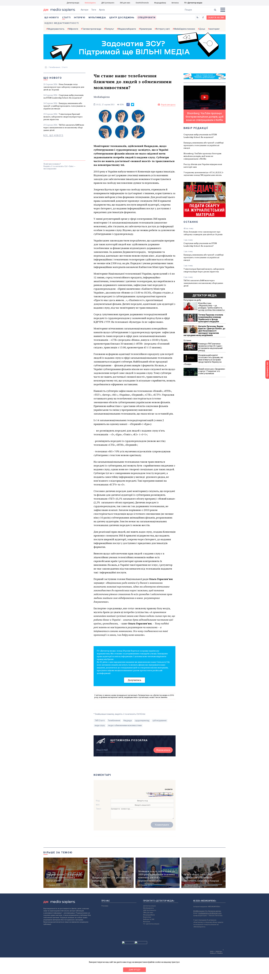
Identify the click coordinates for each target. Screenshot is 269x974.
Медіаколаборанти (127, 29)
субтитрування (159, 720)
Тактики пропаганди (91, 29)
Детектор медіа (73, 3)
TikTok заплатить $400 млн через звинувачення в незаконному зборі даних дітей (63, 127)
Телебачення (54, 67)
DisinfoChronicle (142, 3)
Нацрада (127, 720)
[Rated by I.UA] (128, 943)
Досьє (202, 29)
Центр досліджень (121, 17)
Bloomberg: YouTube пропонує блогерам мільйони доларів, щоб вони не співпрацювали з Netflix (202, 156)
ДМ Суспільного (107, 3)
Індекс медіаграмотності (61, 23)
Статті (66, 17)
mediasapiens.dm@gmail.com (210, 913)
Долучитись (134, 680)
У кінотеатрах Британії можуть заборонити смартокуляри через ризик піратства (63, 117)
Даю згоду (134, 970)
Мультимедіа (97, 17)
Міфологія (73, 29)
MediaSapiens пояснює (184, 29)
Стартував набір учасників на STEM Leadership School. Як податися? (63, 96)
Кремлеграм (146, 29)
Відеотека (147, 917)
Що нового (51, 17)
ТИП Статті (100, 720)
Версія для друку (168, 104)
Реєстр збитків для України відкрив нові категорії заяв (203, 165)
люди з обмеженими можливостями (125, 725)
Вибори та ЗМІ (148, 919)
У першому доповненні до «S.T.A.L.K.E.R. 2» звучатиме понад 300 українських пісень (203, 173)
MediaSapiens (90, 3)
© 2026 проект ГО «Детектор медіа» (207, 911)
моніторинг (214, 29)
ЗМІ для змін (125, 3)
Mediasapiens (148, 908)
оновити (168, 789)
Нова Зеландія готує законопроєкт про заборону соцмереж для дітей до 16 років (63, 87)
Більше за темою (58, 852)
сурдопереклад (142, 720)
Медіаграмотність (56, 29)
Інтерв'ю (79, 17)
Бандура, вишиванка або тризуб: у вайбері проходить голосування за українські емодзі (64, 106)
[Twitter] (132, 104)
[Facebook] (128, 104)
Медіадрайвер (160, 3)
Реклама (104, 906)
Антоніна (175, 3)
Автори (84, 9)
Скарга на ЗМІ (216, 17)
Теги (93, 9)
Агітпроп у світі (163, 29)
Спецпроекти (146, 17)
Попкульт (109, 29)
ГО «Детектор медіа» (193, 3)
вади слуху (100, 725)
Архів (102, 9)
